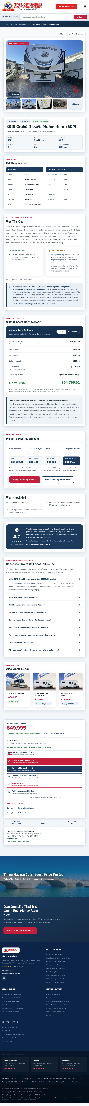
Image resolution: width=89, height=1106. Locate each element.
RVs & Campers (24, 24)
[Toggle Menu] (84, 6)
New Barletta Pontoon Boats (55, 968)
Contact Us (50, 1015)
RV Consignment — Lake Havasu (13, 1008)
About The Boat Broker (10, 1027)
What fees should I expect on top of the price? (28, 627)
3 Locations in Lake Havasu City (13, 1034)
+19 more (75, 104)
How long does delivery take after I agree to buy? (29, 620)
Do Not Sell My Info (27, 1095)
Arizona (61, 332)
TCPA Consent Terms (41, 1095)
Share (62, 34)
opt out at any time (30, 1099)
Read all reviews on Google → (38, 544)
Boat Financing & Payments (55, 979)
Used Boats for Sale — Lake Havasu (58, 958)
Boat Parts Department (54, 998)
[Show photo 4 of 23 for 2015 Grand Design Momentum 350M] (60, 104)
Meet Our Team (7, 1031)
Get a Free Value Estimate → (20, 931)
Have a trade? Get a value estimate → (21, 808)
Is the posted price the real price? (23, 597)
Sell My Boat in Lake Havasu (11, 994)
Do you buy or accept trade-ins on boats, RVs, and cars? (32, 635)
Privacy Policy (6, 1095)
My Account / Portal (9, 1038)
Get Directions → (9, 1068)
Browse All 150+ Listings (54, 954)
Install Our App (7, 1041)
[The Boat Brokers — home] (23, 6)
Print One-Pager (78, 34)
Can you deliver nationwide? (20, 642)
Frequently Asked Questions (56, 1008)
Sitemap (15, 1095)
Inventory (13, 24)
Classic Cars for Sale (53, 965)
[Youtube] (4, 978)
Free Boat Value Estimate (10, 1001)
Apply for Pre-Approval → (25, 480)
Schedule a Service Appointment (57, 1005)
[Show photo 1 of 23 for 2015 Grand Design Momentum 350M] (13, 104)
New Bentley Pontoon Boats (55, 972)
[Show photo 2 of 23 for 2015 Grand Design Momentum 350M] (29, 104)
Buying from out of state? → (17, 813)
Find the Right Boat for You (55, 975)
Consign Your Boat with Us (11, 998)
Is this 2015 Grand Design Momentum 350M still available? (33, 579)
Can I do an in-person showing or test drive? (27, 612)
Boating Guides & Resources (55, 1012)
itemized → (60, 733)
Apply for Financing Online (55, 982)
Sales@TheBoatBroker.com (11, 973)
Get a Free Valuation (66, 6)
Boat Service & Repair (53, 994)
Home (5, 24)
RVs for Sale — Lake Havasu (55, 961)
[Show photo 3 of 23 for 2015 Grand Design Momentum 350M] (44, 104)
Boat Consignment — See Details (13, 1005)
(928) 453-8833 (13, 838)
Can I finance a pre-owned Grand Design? (26, 605)
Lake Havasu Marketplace (11, 1012)
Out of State (73, 332)
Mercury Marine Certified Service (57, 1001)
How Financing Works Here (57, 480)
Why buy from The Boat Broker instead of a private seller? (33, 650)
